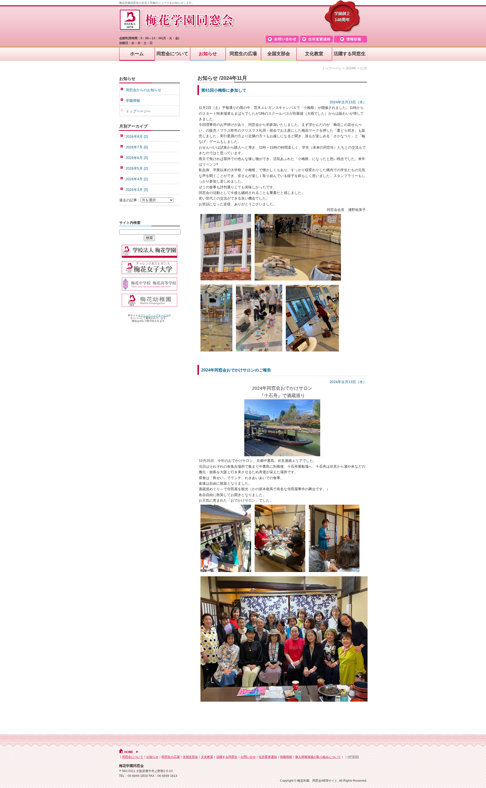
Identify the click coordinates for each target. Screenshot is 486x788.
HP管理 (353, 757)
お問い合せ (248, 757)
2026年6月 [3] (137, 158)
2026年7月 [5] (137, 147)
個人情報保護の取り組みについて (318, 757)
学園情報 (133, 100)
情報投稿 (286, 757)
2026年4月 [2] (137, 179)
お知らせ (208, 53)
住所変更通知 (268, 757)
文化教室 (314, 53)
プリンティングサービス (154, 315)
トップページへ (138, 111)
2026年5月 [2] (137, 168)
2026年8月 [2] (137, 136)
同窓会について (172, 53)
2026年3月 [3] (137, 190)
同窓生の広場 (243, 53)
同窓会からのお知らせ (143, 90)
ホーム (137, 53)
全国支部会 (278, 53)
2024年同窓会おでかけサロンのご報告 (236, 370)
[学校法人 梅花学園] (149, 258)
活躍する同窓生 (350, 53)
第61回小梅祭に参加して (223, 90)
